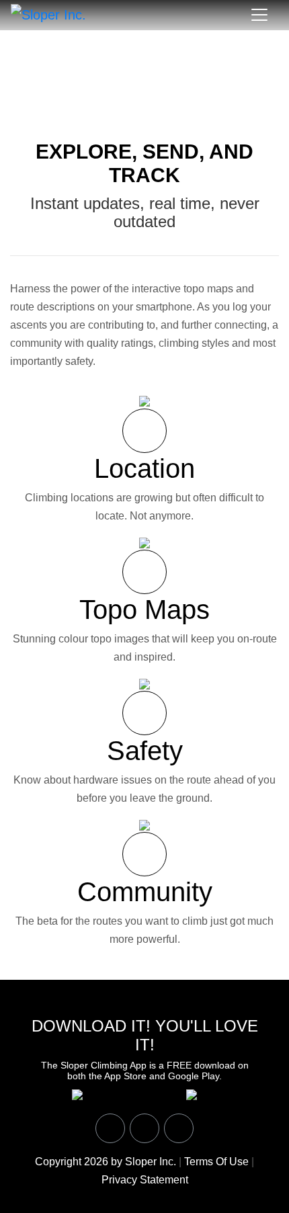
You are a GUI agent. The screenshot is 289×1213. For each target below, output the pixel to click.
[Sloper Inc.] (48, 14)
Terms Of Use (216, 1161)
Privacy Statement (144, 1179)
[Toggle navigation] (259, 14)
